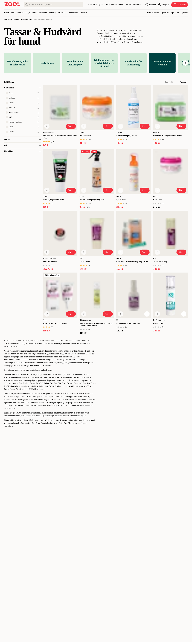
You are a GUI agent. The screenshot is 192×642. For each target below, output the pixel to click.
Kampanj (52, 13)
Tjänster (184, 13)
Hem (5, 19)
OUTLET (62, 13)
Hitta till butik (153, 13)
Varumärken (73, 13)
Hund (6, 13)
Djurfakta (165, 13)
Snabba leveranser (133, 5)
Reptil (34, 13)
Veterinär (83, 13)
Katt (12, 13)
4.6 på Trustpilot (96, 5)
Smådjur (19, 13)
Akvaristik (43, 13)
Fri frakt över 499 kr (114, 5)
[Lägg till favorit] (47, 126)
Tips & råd (175, 13)
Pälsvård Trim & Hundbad (22, 19)
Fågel (27, 13)
